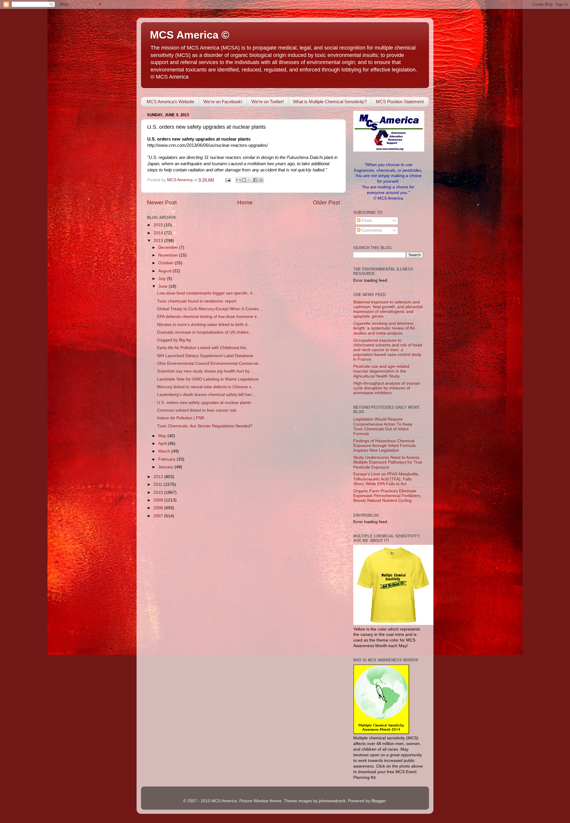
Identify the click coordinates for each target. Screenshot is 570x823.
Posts (366, 220)
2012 (158, 477)
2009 (158, 500)
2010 (158, 492)
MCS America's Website (170, 101)
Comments (371, 230)
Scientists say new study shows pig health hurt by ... (205, 371)
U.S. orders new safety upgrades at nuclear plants (204, 402)
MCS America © (189, 35)
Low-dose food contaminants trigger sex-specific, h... (206, 293)
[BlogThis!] (244, 180)
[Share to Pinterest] (261, 180)
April (163, 443)
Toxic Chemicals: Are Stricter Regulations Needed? (205, 426)
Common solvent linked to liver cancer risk (196, 410)
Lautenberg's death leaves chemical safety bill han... (206, 394)
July (162, 278)
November (168, 255)
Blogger (378, 801)
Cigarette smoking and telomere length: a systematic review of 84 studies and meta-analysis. (384, 328)
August (165, 271)
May (162, 436)
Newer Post (162, 202)
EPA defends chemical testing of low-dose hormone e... (208, 316)
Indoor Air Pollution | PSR (180, 418)
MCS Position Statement (400, 101)
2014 (158, 233)
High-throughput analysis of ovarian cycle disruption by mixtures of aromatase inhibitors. (386, 388)
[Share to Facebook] (255, 180)
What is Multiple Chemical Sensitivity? (330, 101)
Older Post (326, 202)
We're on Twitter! (267, 101)
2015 (158, 225)
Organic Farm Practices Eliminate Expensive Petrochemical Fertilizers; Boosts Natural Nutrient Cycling (387, 496)
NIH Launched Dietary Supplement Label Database (205, 356)
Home (245, 202)
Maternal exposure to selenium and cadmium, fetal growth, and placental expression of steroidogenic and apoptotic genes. (387, 309)
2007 (158, 516)
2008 (158, 508)
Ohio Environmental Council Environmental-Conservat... (209, 363)
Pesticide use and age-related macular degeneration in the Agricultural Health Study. (381, 371)
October (166, 263)
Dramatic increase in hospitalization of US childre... (204, 332)
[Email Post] (227, 180)
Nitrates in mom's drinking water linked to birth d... (204, 324)
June (163, 286)
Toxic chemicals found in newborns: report (196, 301)
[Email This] (238, 180)
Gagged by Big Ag (174, 340)
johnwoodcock (332, 801)
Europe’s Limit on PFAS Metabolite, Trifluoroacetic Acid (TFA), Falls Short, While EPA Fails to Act (386, 479)
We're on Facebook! (222, 101)
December (168, 247)
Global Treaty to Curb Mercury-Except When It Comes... (209, 309)
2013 (158, 240)
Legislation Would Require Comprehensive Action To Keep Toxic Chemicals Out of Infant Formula (382, 426)
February (167, 459)
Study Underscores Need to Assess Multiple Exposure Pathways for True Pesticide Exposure (387, 462)
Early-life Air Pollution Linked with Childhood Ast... (203, 348)
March (164, 451)
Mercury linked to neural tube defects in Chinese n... (206, 387)
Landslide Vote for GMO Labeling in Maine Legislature (208, 379)
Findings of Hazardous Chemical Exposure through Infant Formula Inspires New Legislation (384, 446)
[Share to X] (250, 180)
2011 (158, 484)
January (166, 467)
